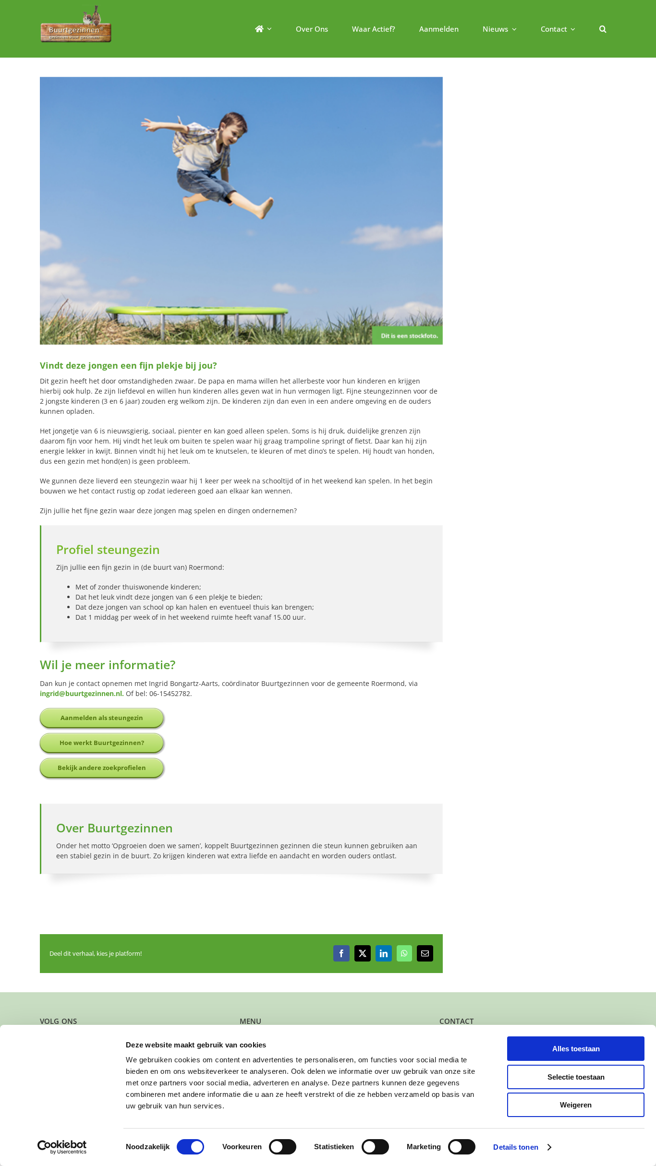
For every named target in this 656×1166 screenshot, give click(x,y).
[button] (603, 28)
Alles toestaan (576, 1049)
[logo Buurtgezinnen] (76, 7)
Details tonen (515, 1147)
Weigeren (576, 1105)
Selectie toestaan (576, 1077)
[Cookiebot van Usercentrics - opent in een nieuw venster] (62, 1147)
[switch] (282, 1146)
